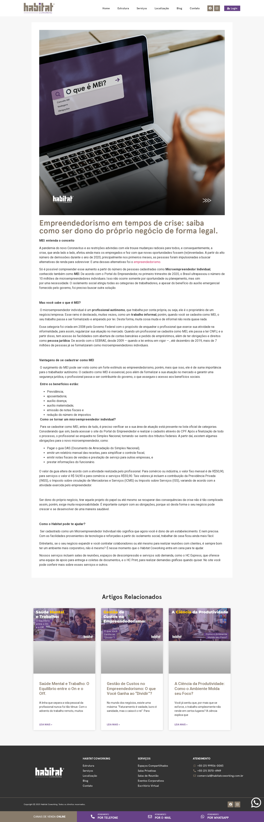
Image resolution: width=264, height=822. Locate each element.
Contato (195, 8)
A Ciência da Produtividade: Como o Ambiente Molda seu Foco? (200, 688)
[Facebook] (210, 8)
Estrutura (123, 8)
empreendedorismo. (147, 262)
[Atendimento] (93, 817)
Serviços (142, 8)
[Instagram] (217, 8)
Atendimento (103, 814)
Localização (162, 8)
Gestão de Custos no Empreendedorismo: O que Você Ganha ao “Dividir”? (131, 688)
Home (106, 8)
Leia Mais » (45, 724)
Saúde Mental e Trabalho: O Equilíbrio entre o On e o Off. (64, 688)
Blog (179, 8)
